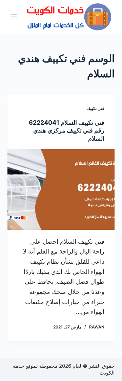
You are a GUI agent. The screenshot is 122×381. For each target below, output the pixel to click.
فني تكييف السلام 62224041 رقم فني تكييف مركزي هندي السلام (66, 130)
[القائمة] (14, 17)
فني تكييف (95, 108)
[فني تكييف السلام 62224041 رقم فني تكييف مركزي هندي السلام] (61, 189)
